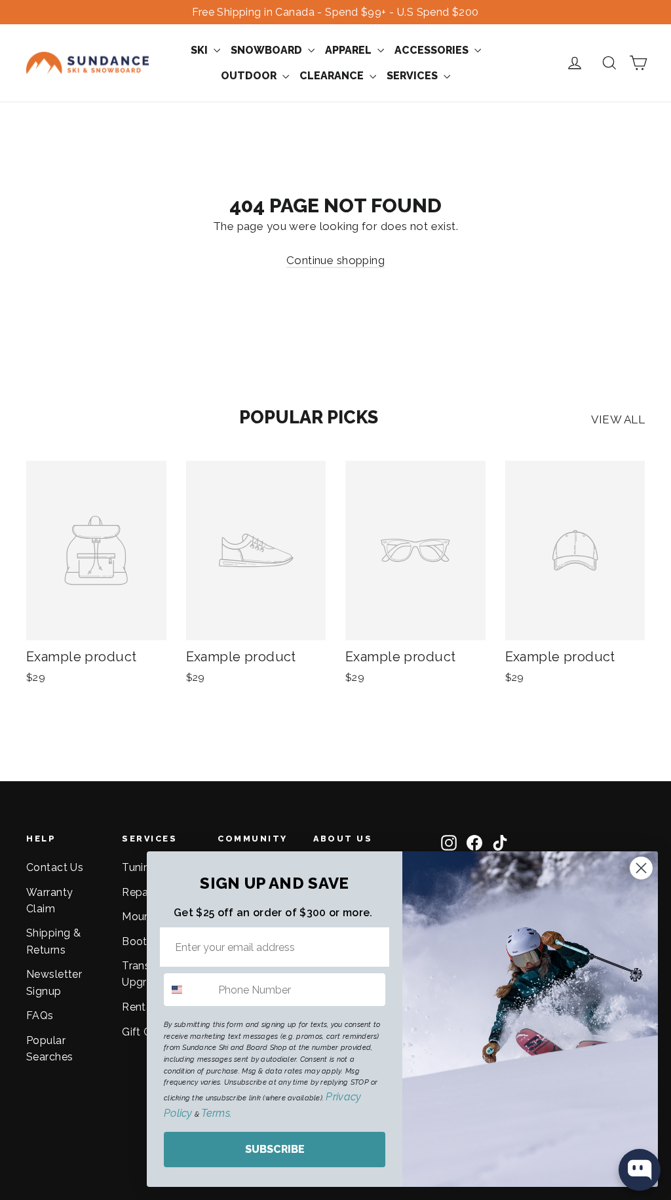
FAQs (40, 1015)
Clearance (332, 75)
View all (618, 419)
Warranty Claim (49, 900)
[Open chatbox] (640, 1170)
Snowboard (268, 50)
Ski (200, 50)
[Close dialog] (641, 868)
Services (413, 75)
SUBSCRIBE (275, 1149)
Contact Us (54, 867)
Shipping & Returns (53, 941)
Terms (215, 1113)
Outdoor (250, 75)
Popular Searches (49, 1048)
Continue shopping (335, 260)
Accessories (432, 50)
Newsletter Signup (54, 982)
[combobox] (188, 989)
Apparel (349, 50)
